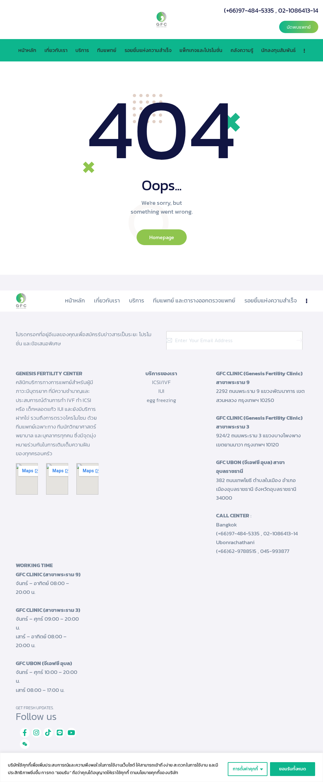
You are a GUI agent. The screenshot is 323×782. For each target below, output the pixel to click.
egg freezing (161, 400)
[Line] (60, 733)
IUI (161, 391)
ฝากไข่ (22, 418)
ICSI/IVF (161, 382)
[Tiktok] (48, 733)
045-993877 (274, 551)
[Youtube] (71, 733)
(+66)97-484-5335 (249, 10)
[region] (161, 767)
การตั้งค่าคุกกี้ (245, 769)
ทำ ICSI (83, 400)
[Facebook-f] (25, 733)
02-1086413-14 (298, 10)
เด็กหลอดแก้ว (41, 409)
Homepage (161, 237)
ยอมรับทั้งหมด (292, 769)
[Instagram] (36, 733)
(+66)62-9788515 (236, 551)
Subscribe (297, 340)
